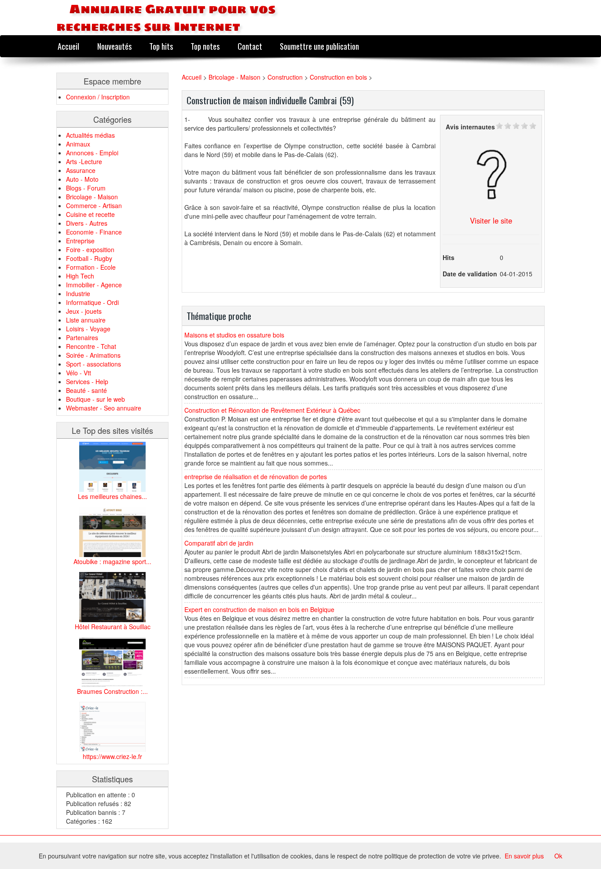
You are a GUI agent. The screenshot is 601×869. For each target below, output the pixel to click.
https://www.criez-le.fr (112, 756)
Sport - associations (93, 363)
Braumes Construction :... (112, 691)
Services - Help (87, 381)
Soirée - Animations (93, 355)
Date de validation (470, 273)
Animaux (78, 143)
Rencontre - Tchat (91, 346)
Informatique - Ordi (92, 302)
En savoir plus (524, 855)
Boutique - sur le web (95, 399)
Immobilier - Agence (94, 284)
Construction (286, 77)
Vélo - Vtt (78, 372)
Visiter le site (491, 220)
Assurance (80, 170)
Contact (250, 46)
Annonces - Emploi (92, 152)
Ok (558, 855)
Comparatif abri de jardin (218, 543)
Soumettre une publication (319, 46)
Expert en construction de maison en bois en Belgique (259, 609)
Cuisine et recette (90, 214)
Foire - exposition (90, 249)
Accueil (68, 46)
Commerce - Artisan (94, 205)
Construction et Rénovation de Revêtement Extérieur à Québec (272, 410)
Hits (448, 257)
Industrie (78, 293)
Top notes (205, 46)
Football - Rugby (89, 258)
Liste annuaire (86, 319)
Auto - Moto (82, 179)
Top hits (161, 46)
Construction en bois (338, 77)
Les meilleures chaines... (112, 496)
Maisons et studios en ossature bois (234, 334)
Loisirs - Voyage (88, 328)
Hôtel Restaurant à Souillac (112, 626)
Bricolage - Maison (92, 196)
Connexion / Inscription (98, 96)
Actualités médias (90, 135)
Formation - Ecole (91, 267)
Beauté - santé (86, 390)
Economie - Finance (94, 231)
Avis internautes (470, 126)
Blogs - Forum (86, 187)
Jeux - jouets (84, 311)
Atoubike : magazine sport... (112, 561)
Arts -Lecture (84, 161)
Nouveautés (114, 46)
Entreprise (80, 240)
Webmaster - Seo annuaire (103, 407)
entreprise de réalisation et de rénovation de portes (255, 476)
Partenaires (82, 337)
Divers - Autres (86, 223)
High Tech (80, 275)
